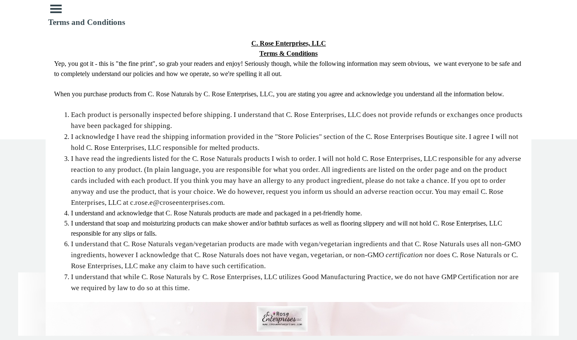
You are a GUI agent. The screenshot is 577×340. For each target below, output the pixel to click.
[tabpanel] (288, 166)
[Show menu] (56, 8)
